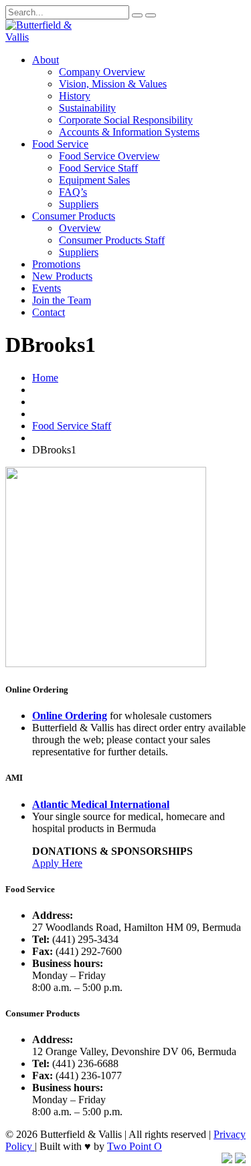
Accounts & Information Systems (129, 132)
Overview (80, 228)
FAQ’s (73, 192)
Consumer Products (73, 216)
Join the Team (61, 300)
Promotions (56, 264)
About (45, 59)
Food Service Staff (98, 168)
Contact (48, 312)
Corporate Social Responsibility (126, 120)
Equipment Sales (94, 180)
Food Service (60, 144)
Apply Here (57, 863)
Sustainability (87, 108)
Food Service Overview (109, 156)
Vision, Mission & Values (113, 83)
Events (46, 288)
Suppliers (78, 204)
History (74, 96)
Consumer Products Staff (112, 240)
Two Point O (134, 1146)
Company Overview (102, 71)
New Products (62, 276)
